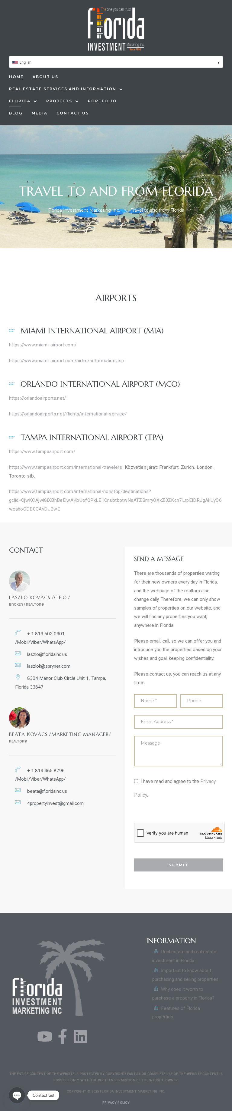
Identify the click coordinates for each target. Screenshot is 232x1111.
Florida (20, 101)
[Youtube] (44, 1036)
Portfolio (102, 101)
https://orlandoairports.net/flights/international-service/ (68, 414)
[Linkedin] (80, 1036)
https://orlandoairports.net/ (37, 398)
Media (39, 113)
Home (16, 76)
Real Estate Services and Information (62, 89)
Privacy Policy (116, 1103)
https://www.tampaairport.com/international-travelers (65, 467)
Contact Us (72, 113)
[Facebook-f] (62, 1036)
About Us (45, 76)
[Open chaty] (17, 1095)
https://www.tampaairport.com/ (42, 451)
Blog (16, 113)
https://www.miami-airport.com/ (43, 345)
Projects (59, 101)
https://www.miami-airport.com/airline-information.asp (66, 360)
